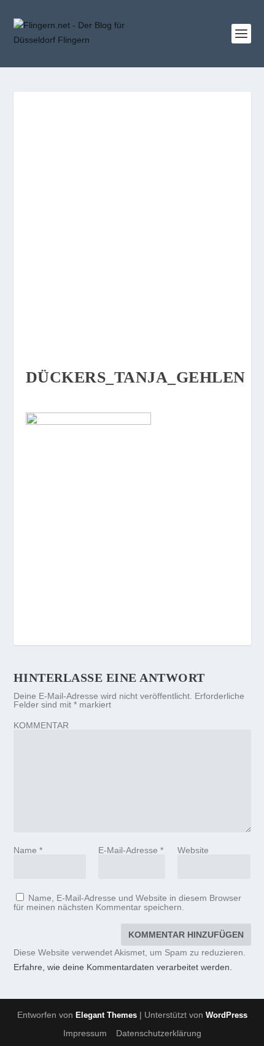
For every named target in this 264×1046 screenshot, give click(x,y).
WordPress (226, 1015)
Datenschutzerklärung (158, 1033)
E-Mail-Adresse (130, 850)
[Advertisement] (132, 229)
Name (28, 850)
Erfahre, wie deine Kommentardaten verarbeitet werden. (123, 967)
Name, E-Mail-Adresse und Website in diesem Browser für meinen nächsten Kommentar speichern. (127, 902)
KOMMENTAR (41, 725)
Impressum (85, 1033)
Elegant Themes (106, 1015)
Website (193, 850)
